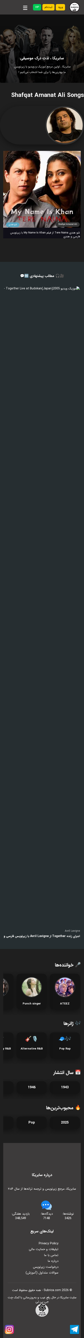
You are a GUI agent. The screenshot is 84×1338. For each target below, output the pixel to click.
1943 (65, 1087)
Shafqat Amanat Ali (67, 224)
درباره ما (53, 1261)
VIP (37, 7)
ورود (60, 7)
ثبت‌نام (48, 7)
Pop (31, 1122)
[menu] (25, 7)
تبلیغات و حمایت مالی (43, 1249)
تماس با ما (51, 1255)
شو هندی (13, 224)
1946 (32, 1087)
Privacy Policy (48, 1243)
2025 (65, 1122)
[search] (14, 7)
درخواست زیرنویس (45, 1266)
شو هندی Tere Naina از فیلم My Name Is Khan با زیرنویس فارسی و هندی (45, 234)
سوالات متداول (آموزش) (42, 1272)
